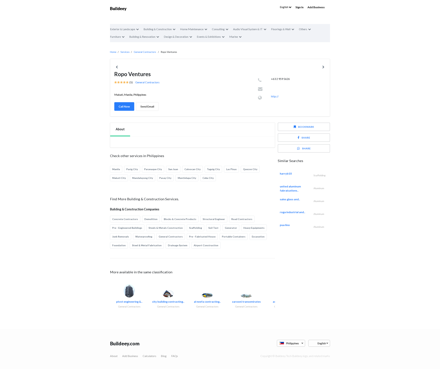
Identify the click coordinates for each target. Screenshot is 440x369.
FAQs (174, 356)
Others (303, 29)
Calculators (149, 356)
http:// (275, 96)
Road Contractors (241, 219)
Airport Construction (206, 245)
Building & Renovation (142, 36)
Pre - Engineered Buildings (127, 227)
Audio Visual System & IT (248, 29)
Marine (233, 36)
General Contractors (145, 51)
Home (113, 51)
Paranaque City (153, 169)
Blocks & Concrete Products (180, 219)
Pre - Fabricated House (202, 236)
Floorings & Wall (280, 29)
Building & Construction (158, 29)
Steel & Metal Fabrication (147, 245)
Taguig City (213, 169)
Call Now (124, 106)
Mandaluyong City (142, 177)
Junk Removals (120, 236)
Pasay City (165, 177)
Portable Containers (233, 236)
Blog (164, 356)
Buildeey (118, 8)
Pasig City (132, 169)
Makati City (119, 177)
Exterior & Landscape (122, 29)
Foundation (119, 245)
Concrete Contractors (125, 219)
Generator (231, 227)
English (284, 7)
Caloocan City (192, 169)
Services (125, 51)
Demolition (150, 219)
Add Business (316, 7)
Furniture (115, 36)
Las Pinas (231, 169)
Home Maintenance (192, 29)
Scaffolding (195, 227)
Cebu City (208, 177)
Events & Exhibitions (209, 36)
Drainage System (177, 245)
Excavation (258, 236)
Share (305, 137)
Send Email (147, 106)
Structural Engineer (214, 219)
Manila (116, 169)
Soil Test (213, 227)
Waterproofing (143, 236)
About (114, 356)
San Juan (173, 169)
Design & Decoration (176, 36)
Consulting (218, 29)
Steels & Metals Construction (165, 227)
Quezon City (250, 169)
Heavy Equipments (254, 227)
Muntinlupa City (187, 177)
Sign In (299, 7)
